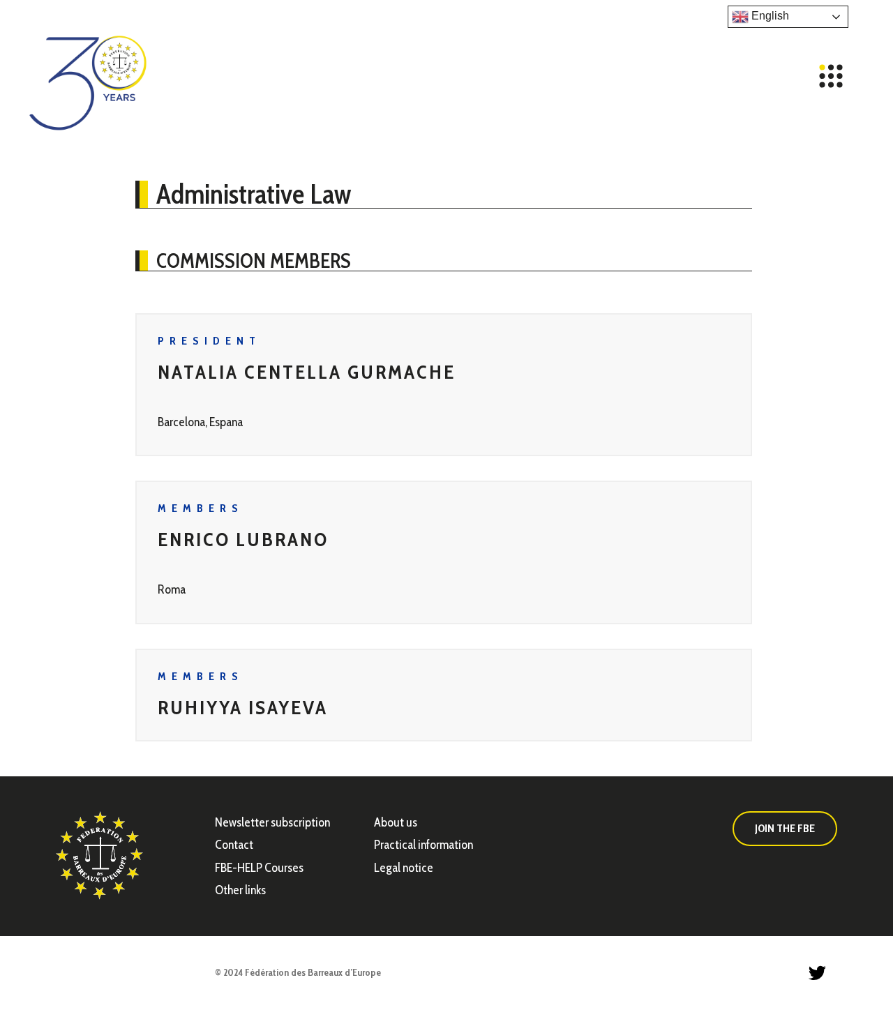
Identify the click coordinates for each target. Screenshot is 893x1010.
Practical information (423, 844)
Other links (240, 890)
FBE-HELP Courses (259, 867)
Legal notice (403, 867)
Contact (234, 844)
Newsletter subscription (272, 822)
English (769, 16)
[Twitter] (817, 973)
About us (395, 822)
